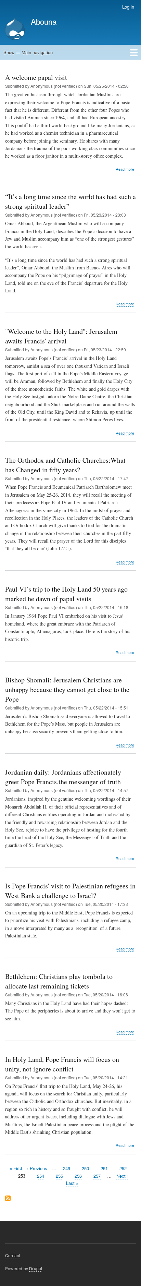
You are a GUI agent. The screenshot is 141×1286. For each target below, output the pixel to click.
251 (104, 1168)
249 (66, 1168)
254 (40, 1176)
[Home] (15, 29)
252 (123, 1168)
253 (21, 1176)
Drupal (35, 1268)
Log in (128, 6)
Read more (125, 169)
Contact (12, 1255)
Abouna (43, 21)
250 (85, 1168)
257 (97, 1176)
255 (59, 1176)
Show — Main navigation (28, 52)
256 (78, 1176)
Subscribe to (8, 1199)
